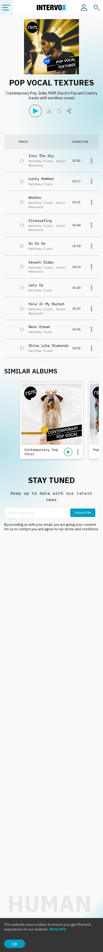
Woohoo (35, 197)
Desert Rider (41, 262)
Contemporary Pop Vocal (41, 452)
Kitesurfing (40, 220)
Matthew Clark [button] (41, 161)
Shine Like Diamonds (49, 345)
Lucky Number (41, 178)
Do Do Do (37, 243)
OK (14, 944)
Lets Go (36, 285)
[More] (91, 160)
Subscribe (82, 512)
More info (57, 929)
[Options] (77, 452)
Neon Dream (39, 327)
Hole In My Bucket (46, 304)
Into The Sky (41, 156)
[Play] (35, 111)
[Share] (69, 111)
